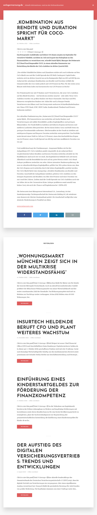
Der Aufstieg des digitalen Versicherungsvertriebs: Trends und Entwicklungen (48, 456)
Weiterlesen (24, 303)
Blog (53, 5)
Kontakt (66, 5)
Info (59, 5)
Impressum (75, 5)
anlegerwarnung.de (13, 5)
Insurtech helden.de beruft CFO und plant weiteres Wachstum (46, 327)
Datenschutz (86, 5)
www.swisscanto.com (25, 206)
